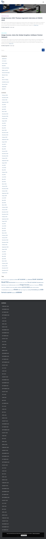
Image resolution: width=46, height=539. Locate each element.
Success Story (4, 84)
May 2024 (4, 127)
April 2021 (4, 181)
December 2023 (5, 132)
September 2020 (5, 193)
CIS (16, 282)
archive (15, 279)
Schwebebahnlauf (4, 289)
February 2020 (5, 207)
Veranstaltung (34, 289)
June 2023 (4, 146)
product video (32, 287)
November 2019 (5, 214)
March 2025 (4, 111)
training (29, 289)
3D (1, 279)
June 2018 (4, 254)
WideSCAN (4, 86)
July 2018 (4, 251)
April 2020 (4, 202)
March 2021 (4, 183)
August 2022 (4, 162)
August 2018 (4, 249)
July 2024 (4, 123)
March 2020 (4, 204)
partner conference (18, 287)
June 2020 (4, 197)
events (21, 282)
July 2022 (4, 165)
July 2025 (4, 104)
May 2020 (4, 200)
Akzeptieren (23, 535)
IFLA (18, 285)
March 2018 (4, 515)
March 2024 (4, 130)
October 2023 (4, 137)
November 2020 (5, 188)
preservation (26, 287)
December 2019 (5, 211)
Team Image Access (24, 289)
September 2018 (5, 247)
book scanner (4, 63)
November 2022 (5, 155)
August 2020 (4, 195)
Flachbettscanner (40, 282)
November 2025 (5, 97)
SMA (19, 289)
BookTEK (4, 65)
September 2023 (5, 139)
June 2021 (4, 176)
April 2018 (4, 258)
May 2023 (4, 148)
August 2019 (4, 221)
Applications (4, 33)
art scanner (4, 60)
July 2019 (4, 223)
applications (12, 279)
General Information (6, 72)
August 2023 (4, 141)
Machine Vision (5, 74)
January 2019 (4, 237)
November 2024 (5, 116)
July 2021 (4, 174)
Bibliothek (30, 279)
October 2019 (4, 216)
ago (12, 27)
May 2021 (4, 179)
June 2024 (4, 125)
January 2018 (4, 265)
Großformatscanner (12, 285)
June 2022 (4, 167)
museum (7, 287)
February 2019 (5, 235)
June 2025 (4, 106)
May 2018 (4, 256)
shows (15, 289)
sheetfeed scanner (10, 289)
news (13, 287)
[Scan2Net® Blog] (3, 2)
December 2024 (5, 113)
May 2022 (4, 169)
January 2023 (4, 151)
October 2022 (4, 158)
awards (27, 279)
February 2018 (5, 263)
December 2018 (5, 488)
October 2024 (4, 118)
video (39, 289)
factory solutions (25, 282)
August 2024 (4, 120)
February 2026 (5, 95)
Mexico (4, 287)
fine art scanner (32, 282)
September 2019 (5, 462)
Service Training (5, 79)
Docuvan (18, 282)
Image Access (24, 285)
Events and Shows (5, 67)
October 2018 (4, 244)
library (41, 285)
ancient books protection (6, 279)
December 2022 (5, 153)
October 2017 (4, 272)
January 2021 (4, 186)
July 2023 (4, 144)
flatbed (2, 285)
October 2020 (4, 190)
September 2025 (5, 102)
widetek (19, 292)
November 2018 (5, 242)
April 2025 (4, 109)
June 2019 (4, 225)
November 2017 (5, 270)
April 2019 (4, 230)
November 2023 (5, 134)
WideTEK (4, 88)
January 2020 (4, 209)
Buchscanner (12, 282)
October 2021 (4, 172)
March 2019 (4, 232)
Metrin (2, 287)
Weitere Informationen (36, 533)
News (3, 77)
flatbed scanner (5, 70)
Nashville (11, 287)
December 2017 (5, 268)
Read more (36, 25)
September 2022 (5, 160)
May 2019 (4, 228)
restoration (37, 287)
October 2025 (4, 99)
